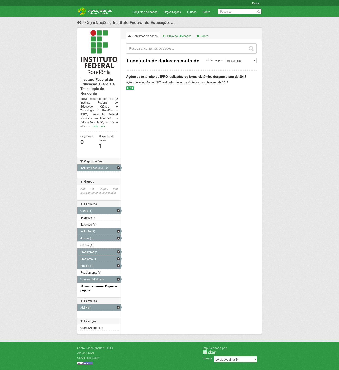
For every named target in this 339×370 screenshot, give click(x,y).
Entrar (256, 3)
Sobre (206, 12)
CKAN (209, 352)
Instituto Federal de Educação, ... (144, 22)
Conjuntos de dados (144, 12)
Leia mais (99, 126)
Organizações (172, 12)
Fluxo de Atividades (178, 36)
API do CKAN (85, 353)
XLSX (130, 88)
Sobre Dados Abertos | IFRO (95, 348)
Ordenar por (214, 60)
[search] (251, 48)
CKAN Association (88, 358)
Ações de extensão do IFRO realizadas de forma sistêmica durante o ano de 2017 (186, 76)
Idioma (207, 358)
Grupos (191, 12)
